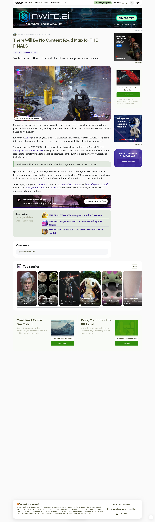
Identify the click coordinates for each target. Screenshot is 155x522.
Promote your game (103, 3)
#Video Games (30, 52)
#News (17, 52)
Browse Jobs (128, 95)
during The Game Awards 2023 (28, 150)
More (135, 266)
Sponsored (138, 62)
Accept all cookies (122, 504)
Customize (122, 514)
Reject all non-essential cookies (122, 509)
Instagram (31, 187)
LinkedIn (53, 187)
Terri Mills (20, 35)
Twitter (40, 187)
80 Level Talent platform (69, 184)
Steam (42, 184)
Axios (28, 137)
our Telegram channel (97, 184)
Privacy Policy (86, 513)
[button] (62, 93)
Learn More (127, 343)
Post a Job (62, 343)
